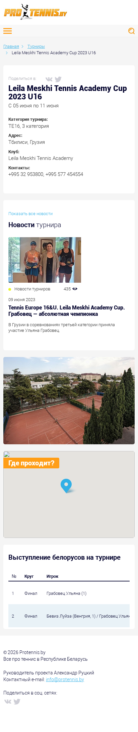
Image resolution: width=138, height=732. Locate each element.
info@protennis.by (65, 679)
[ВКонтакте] (49, 79)
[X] (58, 79)
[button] (69, 486)
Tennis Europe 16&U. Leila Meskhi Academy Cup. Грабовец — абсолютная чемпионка (66, 310)
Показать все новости (30, 213)
